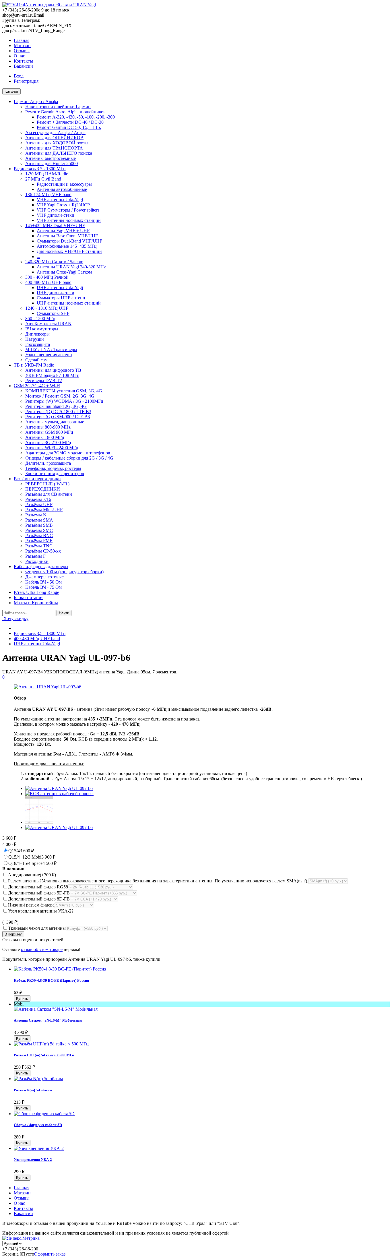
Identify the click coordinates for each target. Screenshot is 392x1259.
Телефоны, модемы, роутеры (53, 468)
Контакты (23, 61)
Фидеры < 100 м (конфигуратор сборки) (64, 571)
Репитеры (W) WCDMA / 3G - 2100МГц (64, 401)
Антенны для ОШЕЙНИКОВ (54, 137)
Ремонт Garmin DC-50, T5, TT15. (69, 127)
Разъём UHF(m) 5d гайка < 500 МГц (44, 1055)
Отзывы (22, 50)
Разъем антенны (158, 880)
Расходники (36, 561)
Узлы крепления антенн (48, 354)
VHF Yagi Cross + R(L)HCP (63, 204)
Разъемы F (35, 556)
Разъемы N (35, 514)
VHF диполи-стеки (55, 215)
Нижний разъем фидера (31, 904)
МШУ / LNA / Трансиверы (51, 349)
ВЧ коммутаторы (41, 328)
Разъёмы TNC (39, 545)
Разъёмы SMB (39, 525)
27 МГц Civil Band (43, 179)
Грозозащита (37, 344)
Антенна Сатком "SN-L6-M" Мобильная (48, 1020)
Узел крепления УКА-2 (33, 1159)
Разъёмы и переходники (37, 478)
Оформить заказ (49, 1254)
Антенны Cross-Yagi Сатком (64, 272)
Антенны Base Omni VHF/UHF (67, 235)
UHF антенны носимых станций (69, 303)
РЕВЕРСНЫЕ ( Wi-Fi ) (47, 483)
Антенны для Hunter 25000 (51, 163)
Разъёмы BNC (39, 535)
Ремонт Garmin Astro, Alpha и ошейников (65, 111)
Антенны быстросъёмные (50, 158)
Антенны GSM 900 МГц (49, 432)
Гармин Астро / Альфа (36, 101)
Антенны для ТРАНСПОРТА (54, 148)
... (38, 256)
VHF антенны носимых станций (69, 220)
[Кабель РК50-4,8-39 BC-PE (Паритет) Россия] (60, 968)
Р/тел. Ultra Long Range (36, 592)
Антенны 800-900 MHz (48, 427)
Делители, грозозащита (48, 463)
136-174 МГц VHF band (48, 194)
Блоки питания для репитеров (54, 473)
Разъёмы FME (39, 540)
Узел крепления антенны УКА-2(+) (37, 917)
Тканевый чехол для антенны (37, 928)
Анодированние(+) (32, 874)
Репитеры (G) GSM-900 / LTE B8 (57, 416)
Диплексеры (37, 334)
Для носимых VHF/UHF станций (69, 251)
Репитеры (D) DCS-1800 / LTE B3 (58, 411)
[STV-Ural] (13, 4)
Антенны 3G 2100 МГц (48, 442)
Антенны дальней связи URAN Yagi (60, 4)
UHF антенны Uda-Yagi (60, 287)
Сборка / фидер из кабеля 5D (38, 1125)
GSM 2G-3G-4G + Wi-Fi (37, 385)
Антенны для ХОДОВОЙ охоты (56, 142)
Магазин (22, 45)
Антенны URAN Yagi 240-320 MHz (71, 266)
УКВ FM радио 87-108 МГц (52, 375)
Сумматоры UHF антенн (61, 297)
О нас (19, 55)
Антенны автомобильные (62, 189)
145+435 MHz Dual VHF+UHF (55, 225)
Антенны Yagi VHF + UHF (63, 230)
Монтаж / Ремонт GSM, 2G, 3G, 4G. (60, 396)
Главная (21, 40)
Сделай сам (36, 359)
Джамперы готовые (44, 576)
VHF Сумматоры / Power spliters (68, 210)
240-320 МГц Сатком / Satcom (54, 261)
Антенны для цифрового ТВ (53, 370)
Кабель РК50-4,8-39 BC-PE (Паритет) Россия (51, 980)
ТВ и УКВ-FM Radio (34, 365)
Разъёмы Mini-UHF (44, 509)
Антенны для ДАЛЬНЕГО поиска (58, 153)
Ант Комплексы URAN (48, 323)
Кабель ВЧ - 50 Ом (43, 582)
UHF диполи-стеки (55, 292)
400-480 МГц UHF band (48, 282)
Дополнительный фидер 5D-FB (39, 892)
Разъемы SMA (39, 520)
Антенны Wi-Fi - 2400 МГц (51, 447)
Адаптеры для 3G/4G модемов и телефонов (67, 452)
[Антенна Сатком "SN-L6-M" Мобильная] (56, 1009)
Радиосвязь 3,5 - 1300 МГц (40, 168)
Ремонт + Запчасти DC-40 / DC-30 (70, 122)
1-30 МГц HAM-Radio (46, 173)
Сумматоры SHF (53, 313)
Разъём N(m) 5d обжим (33, 1090)
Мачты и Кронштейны (36, 602)
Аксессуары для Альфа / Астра (55, 132)
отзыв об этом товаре (42, 949)
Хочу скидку (15, 618)
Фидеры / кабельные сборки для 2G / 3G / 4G (69, 458)
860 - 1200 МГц (40, 318)
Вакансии (23, 66)
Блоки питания (28, 597)
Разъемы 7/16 (38, 499)
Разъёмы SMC (39, 530)
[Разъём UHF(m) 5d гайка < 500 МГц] (51, 1043)
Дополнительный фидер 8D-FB (39, 898)
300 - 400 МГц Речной (47, 277)
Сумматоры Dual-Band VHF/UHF (69, 241)
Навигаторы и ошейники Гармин (58, 106)
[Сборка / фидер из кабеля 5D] (44, 1113)
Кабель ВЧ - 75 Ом (43, 587)
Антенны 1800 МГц (44, 437)
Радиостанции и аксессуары (64, 184)
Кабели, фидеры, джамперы (41, 566)
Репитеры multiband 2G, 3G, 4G (56, 406)
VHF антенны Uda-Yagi (60, 199)
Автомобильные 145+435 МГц (67, 246)
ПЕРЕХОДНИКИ (42, 489)
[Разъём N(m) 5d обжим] (38, 1078)
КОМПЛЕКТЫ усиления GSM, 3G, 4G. (64, 390)
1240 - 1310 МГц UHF (46, 308)
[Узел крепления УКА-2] (39, 1148)
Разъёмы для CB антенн (48, 494)
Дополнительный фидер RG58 (38, 886)
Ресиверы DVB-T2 (43, 380)
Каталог (11, 91)
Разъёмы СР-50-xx (43, 551)
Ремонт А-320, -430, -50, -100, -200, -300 (76, 117)
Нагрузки (34, 339)
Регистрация (26, 81)
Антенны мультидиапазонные (54, 421)
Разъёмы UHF (39, 504)
